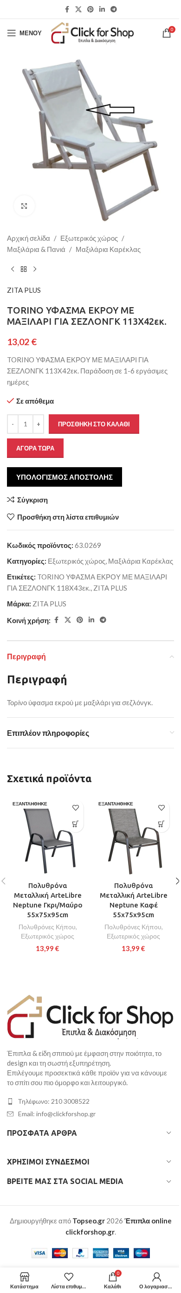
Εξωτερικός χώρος (89, 238)
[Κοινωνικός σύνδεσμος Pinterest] (90, 9)
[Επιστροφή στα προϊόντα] (23, 269)
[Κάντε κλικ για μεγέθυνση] (24, 205)
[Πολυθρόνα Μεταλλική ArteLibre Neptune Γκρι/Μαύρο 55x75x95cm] (47, 835)
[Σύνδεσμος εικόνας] (90, 1015)
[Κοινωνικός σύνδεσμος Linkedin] (102, 9)
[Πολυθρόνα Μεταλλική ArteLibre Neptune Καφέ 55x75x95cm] (133, 835)
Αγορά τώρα (35, 448)
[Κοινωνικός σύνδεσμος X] (78, 9)
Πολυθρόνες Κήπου (47, 927)
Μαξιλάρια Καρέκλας (108, 249)
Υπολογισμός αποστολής (64, 477)
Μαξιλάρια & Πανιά (36, 249)
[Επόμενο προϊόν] (34, 269)
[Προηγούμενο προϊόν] (12, 269)
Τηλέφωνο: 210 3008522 (54, 1101)
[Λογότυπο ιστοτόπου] (92, 32)
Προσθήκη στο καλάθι (94, 424)
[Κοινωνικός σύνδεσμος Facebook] (66, 9)
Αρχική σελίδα (28, 238)
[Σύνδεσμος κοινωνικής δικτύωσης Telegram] (114, 9)
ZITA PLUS (24, 290)
